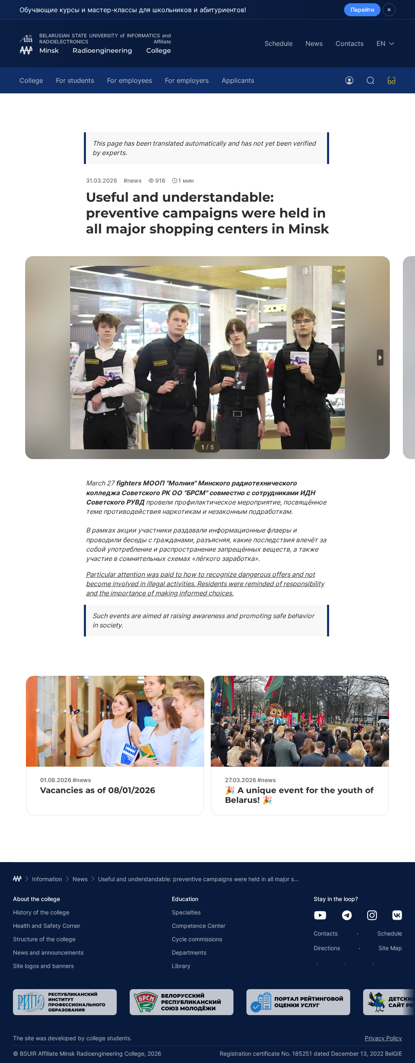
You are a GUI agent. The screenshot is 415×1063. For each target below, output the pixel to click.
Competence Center (198, 925)
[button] (380, 357)
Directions (327, 947)
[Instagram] (372, 915)
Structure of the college (44, 939)
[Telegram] (347, 915)
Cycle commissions (197, 939)
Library (181, 965)
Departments (189, 952)
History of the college (41, 912)
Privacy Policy (383, 1038)
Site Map (390, 947)
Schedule (279, 43)
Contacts (350, 43)
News (314, 43)
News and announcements (48, 952)
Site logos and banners (43, 965)
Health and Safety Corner (46, 925)
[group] (65, 1002)
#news (133, 180)
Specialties (186, 912)
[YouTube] (320, 916)
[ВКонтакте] (397, 915)
